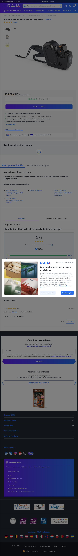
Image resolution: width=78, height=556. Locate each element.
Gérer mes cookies (47, 293)
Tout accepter (67, 293)
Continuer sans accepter (65, 262)
